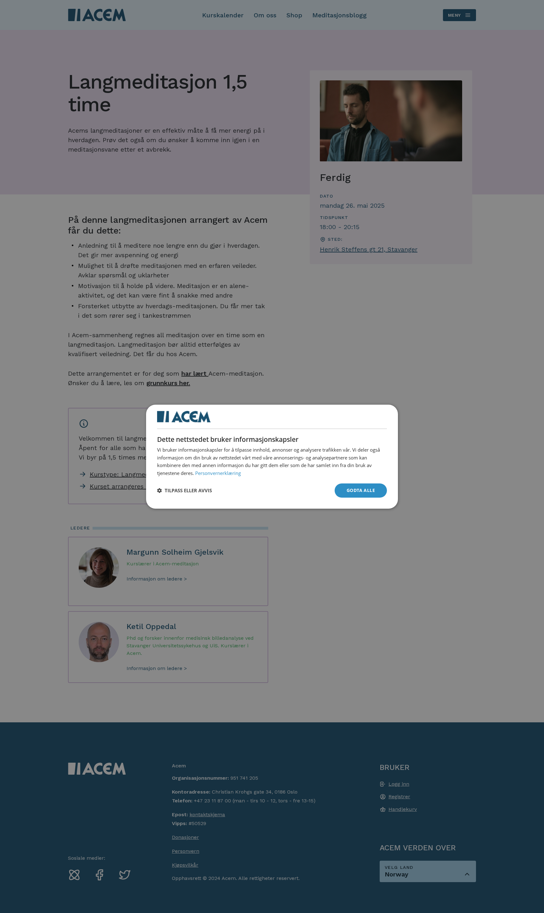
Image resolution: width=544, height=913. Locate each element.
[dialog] (272, 456)
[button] (184, 490)
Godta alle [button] (361, 490)
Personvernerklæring (218, 473)
